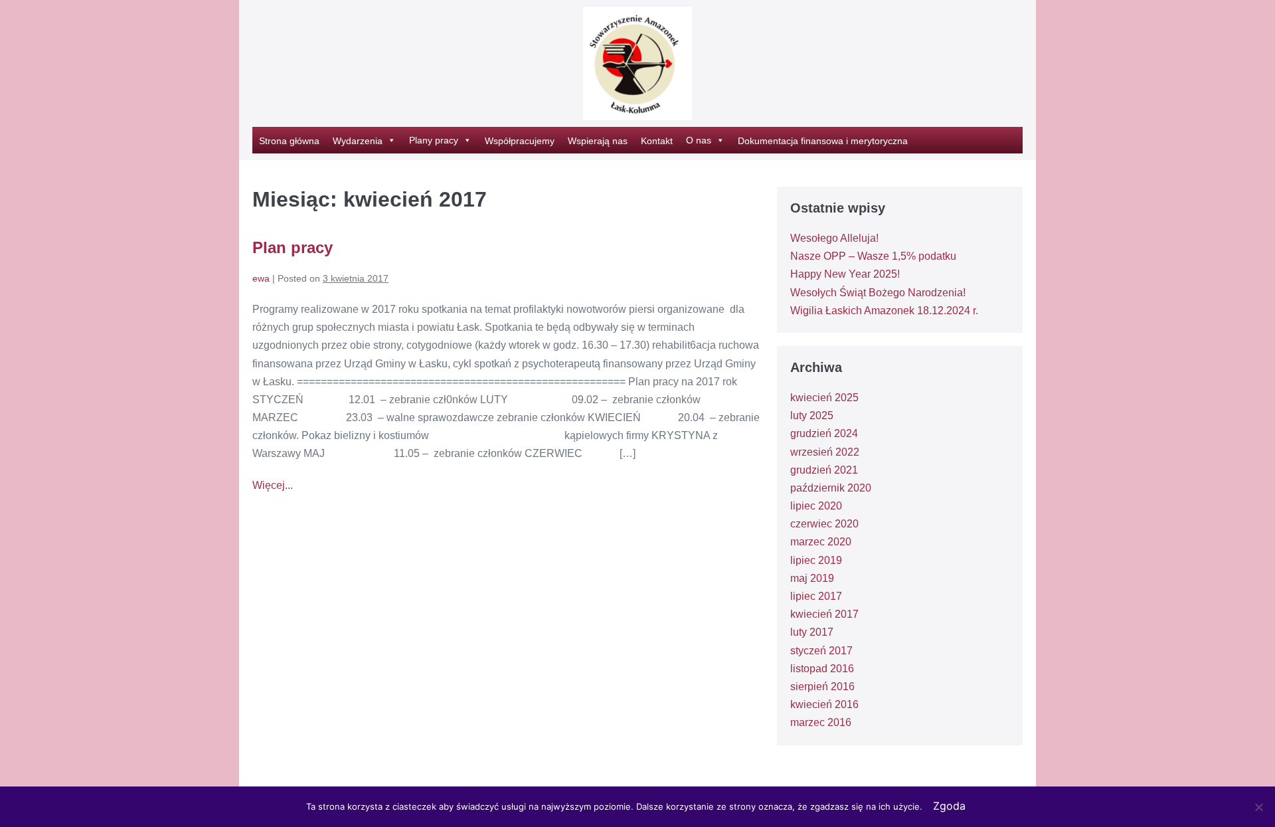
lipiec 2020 (816, 505)
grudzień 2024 (824, 433)
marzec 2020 (820, 541)
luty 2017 (811, 632)
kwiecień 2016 (824, 704)
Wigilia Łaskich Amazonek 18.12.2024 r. (884, 310)
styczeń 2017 (821, 650)
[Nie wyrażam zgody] (1258, 807)
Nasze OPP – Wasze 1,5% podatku (873, 256)
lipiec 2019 (816, 560)
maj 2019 (812, 578)
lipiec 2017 (816, 596)
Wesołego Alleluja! (834, 238)
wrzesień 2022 (824, 452)
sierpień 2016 (822, 686)
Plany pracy (433, 140)
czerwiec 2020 (824, 523)
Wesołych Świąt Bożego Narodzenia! (878, 292)
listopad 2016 (822, 668)
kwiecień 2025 (824, 397)
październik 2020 (830, 488)
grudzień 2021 (824, 470)
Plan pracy (292, 247)
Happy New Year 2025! (845, 274)
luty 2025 (811, 415)
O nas (698, 140)
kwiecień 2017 (824, 614)
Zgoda (949, 805)
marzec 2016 (820, 722)
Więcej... (272, 486)
